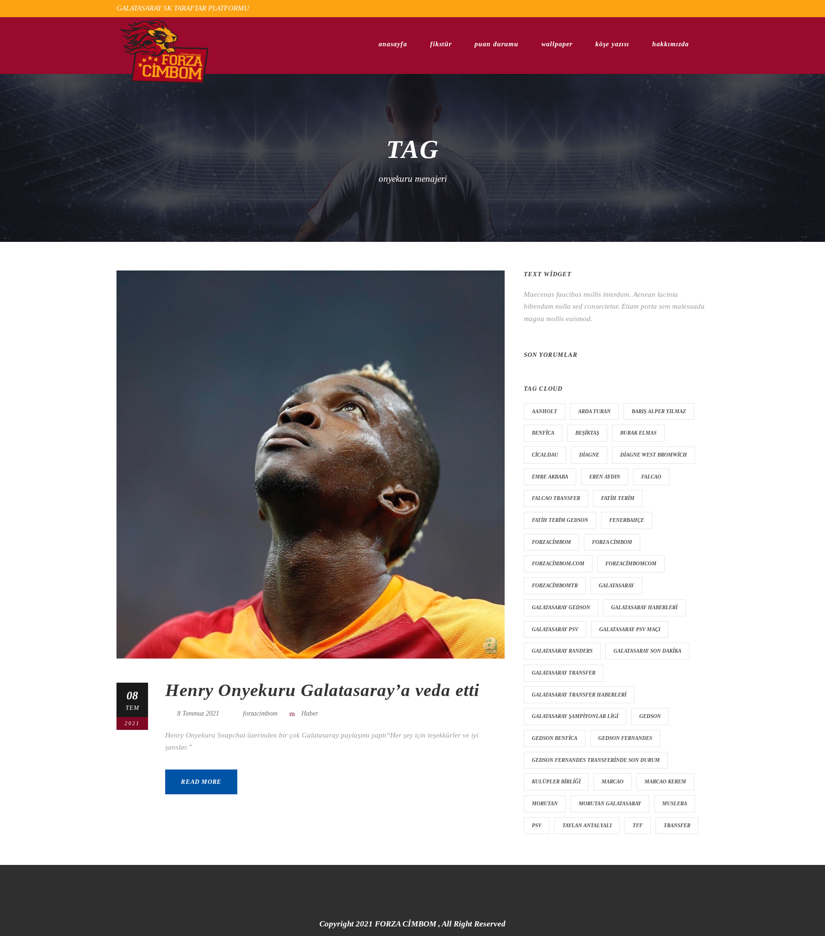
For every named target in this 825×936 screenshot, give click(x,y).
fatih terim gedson (560, 520)
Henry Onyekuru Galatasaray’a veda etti (322, 690)
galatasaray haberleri (644, 607)
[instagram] (706, 8)
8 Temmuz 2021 (198, 713)
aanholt (544, 411)
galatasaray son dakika (647, 651)
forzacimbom (260, 713)
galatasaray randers (562, 651)
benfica (543, 433)
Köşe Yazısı (612, 44)
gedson (650, 716)
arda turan (594, 411)
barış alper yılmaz (659, 411)
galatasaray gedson (561, 607)
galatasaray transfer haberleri (579, 694)
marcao (613, 781)
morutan (545, 803)
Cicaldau (545, 455)
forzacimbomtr (555, 585)
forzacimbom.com (558, 563)
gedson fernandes (625, 738)
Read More (201, 781)
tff (638, 825)
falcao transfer (556, 498)
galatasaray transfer (563, 673)
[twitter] (688, 8)
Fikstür (441, 44)
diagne (589, 455)
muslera (674, 803)
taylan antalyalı (587, 825)
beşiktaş (587, 433)
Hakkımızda (670, 44)
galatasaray (616, 585)
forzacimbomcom (630, 563)
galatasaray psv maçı (629, 629)
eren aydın (604, 476)
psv (536, 825)
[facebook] (670, 8)
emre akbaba (550, 476)
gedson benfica (554, 738)
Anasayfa (393, 44)
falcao (651, 476)
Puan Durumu (496, 44)
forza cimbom (612, 542)
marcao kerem (665, 781)
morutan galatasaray (610, 803)
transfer (677, 825)
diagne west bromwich (653, 455)
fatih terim (618, 498)
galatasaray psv (555, 629)
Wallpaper (556, 44)
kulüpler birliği (556, 781)
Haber (309, 713)
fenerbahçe (626, 520)
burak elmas (638, 433)
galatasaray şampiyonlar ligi (575, 716)
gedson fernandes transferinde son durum (596, 760)
